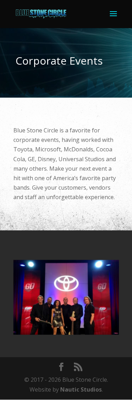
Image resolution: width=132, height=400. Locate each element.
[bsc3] (66, 332)
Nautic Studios (81, 389)
